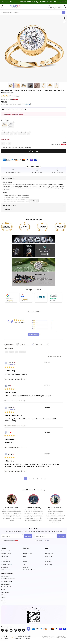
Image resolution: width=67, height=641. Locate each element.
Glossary (3, 597)
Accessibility (48, 564)
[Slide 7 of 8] (50, 85)
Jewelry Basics (5, 592)
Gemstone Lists (5, 576)
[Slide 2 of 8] (17, 85)
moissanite (22, 352)
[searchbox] (10, 344)
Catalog (3, 603)
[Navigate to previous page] (21, 478)
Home (2, 600)
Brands (3, 589)
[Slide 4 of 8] (30, 85)
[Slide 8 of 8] (56, 85)
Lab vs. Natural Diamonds (8, 579)
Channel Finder (5, 556)
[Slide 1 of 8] (11, 85)
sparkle (11, 352)
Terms (43, 540)
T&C (24, 564)
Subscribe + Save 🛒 (6, 564)
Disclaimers (48, 561)
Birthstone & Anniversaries (8, 587)
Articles (3, 595)
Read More (33, 201)
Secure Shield (4, 567)
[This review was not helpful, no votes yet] (24, 379)
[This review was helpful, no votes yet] (21, 379)
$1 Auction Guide (5, 551)
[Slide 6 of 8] (43, 85)
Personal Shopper (6, 553)
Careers (25, 561)
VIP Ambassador (5, 570)
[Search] (63, 12)
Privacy (47, 540)
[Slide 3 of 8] (24, 85)
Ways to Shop (5, 559)
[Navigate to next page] (45, 478)
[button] (31, 104)
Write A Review (33, 334)
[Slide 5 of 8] (37, 85)
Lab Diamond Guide (6, 581)
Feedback (25, 567)
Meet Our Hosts (27, 553)
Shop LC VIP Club (5, 561)
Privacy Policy (49, 556)
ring (6, 352)
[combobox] (32, 12)
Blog (24, 556)
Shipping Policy (49, 553)
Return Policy (48, 559)
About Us (25, 551)
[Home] (17, 7)
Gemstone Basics (6, 584)
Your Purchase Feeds (28, 570)
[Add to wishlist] (64, 21)
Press (24, 559)
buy (16, 352)
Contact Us (48, 551)
